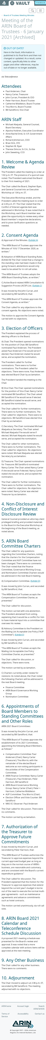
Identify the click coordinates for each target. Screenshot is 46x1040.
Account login (23, 1006)
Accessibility (23, 1014)
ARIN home (6, 1006)
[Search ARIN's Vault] (32, 10)
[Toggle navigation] (40, 10)
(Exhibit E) (19, 634)
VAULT (23, 3)
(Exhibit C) (37, 285)
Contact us (39, 1014)
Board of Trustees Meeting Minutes (19, 15)
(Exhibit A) (33, 240)
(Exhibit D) (35, 581)
